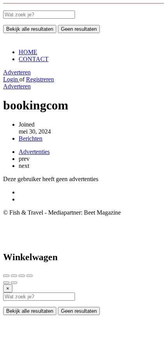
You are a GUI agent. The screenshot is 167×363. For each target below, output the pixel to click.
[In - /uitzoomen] (29, 276)
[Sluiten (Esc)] (6, 276)
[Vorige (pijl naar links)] (6, 283)
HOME (28, 52)
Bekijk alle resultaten (29, 29)
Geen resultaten (79, 29)
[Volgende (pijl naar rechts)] (14, 283)
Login (11, 79)
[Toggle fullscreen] (22, 276)
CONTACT (34, 59)
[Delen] (14, 276)
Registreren (40, 79)
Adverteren (17, 72)
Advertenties (34, 151)
